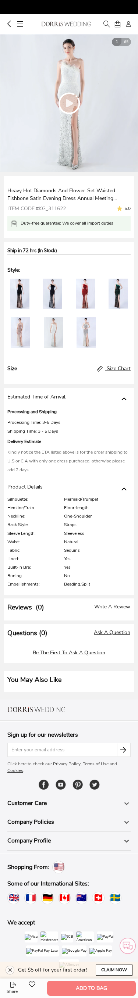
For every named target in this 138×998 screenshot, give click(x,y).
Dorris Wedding (66, 23)
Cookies (15, 770)
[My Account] (128, 24)
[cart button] (117, 24)
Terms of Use (96, 764)
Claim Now (114, 970)
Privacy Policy (67, 764)
